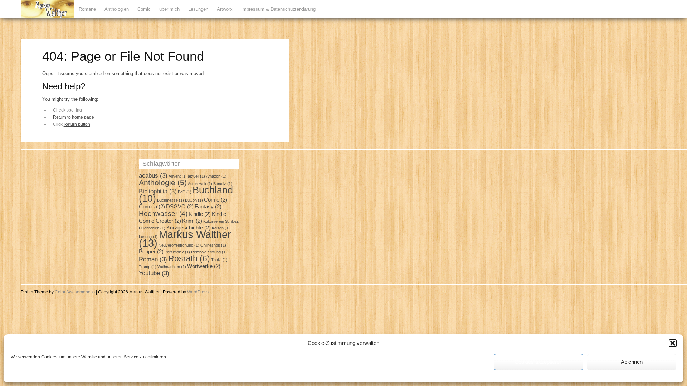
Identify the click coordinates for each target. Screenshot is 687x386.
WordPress (198, 292)
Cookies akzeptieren (538, 362)
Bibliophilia (158, 191)
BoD (184, 192)
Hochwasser (163, 213)
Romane (87, 9)
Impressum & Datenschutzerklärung (278, 9)
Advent (178, 176)
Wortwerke (203, 266)
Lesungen (198, 9)
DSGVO (180, 206)
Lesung (148, 236)
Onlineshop (213, 245)
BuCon (194, 200)
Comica (152, 206)
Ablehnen (632, 362)
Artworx (225, 9)
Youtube (154, 273)
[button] (672, 343)
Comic (144, 9)
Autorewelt (200, 184)
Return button (77, 124)
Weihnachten (171, 266)
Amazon (216, 176)
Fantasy (208, 206)
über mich (169, 9)
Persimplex (177, 252)
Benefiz (222, 184)
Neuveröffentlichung (179, 245)
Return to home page (73, 117)
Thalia (219, 260)
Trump (147, 266)
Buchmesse (170, 200)
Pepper (151, 251)
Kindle (200, 214)
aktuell (196, 176)
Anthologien (116, 9)
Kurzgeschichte (188, 228)
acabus (153, 175)
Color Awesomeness (75, 292)
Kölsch (221, 228)
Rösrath (189, 258)
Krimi (192, 221)
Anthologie (163, 182)
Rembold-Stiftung (209, 252)
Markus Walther (185, 238)
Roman (153, 259)
